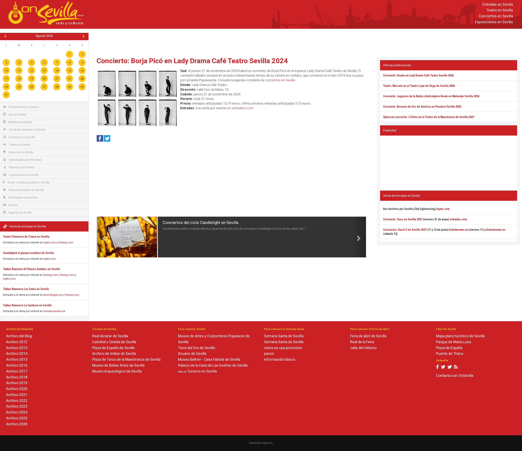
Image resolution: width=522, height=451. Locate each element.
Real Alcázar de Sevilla (110, 336)
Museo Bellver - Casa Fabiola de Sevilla (209, 359)
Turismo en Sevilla (202, 371)
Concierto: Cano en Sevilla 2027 (402, 219)
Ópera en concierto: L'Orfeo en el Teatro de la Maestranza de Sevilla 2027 (428, 117)
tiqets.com (49, 242)
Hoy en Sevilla (17, 114)
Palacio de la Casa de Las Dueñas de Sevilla (213, 365)
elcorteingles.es (52, 294)
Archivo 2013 (16, 348)
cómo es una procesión (283, 348)
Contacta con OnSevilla (454, 375)
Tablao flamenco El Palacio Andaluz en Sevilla (31, 269)
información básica (279, 359)
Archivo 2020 (16, 389)
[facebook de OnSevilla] (437, 368)
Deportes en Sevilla (20, 152)
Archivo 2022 (16, 400)
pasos (269, 353)
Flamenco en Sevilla (21, 167)
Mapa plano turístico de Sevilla (460, 336)
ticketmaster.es (458, 229)
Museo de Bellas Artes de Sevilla (118, 365)
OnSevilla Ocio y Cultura (23, 107)
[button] (103, 237)
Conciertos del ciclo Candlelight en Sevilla (200, 222)
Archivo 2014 (16, 353)
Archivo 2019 (16, 383)
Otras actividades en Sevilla (26, 190)
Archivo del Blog (19, 336)
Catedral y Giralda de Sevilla (114, 342)
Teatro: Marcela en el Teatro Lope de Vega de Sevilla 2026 (419, 85)
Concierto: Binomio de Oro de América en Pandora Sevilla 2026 (422, 106)
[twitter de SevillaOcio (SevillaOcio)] (449, 368)
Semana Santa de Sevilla (283, 336)
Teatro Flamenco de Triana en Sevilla (26, 236)
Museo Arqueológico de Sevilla (117, 371)
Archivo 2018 (16, 377)
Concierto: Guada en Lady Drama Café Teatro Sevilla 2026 (418, 75)
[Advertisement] (305, 42)
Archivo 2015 (16, 359)
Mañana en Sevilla (20, 122)
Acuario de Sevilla (192, 353)
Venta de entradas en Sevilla (26, 129)
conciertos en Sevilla (280, 80)
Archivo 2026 (16, 424)
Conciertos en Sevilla (496, 16)
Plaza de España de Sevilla (113, 348)
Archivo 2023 (16, 406)
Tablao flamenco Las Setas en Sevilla (26, 289)
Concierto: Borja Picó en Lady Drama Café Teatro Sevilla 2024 (192, 61)
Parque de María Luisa (453, 342)
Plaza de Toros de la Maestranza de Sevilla (126, 359)
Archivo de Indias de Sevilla (114, 353)
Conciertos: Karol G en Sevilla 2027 (405, 229)
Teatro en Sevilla (499, 10)
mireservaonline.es (54, 311)
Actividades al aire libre (23, 197)
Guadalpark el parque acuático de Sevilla (28, 253)
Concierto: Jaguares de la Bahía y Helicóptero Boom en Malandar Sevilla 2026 (431, 96)
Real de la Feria (362, 342)
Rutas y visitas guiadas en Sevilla (28, 182)
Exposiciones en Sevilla (494, 22)
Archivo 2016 (16, 365)
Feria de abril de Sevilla (368, 336)
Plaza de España (449, 348)
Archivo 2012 (16, 342)
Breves (13, 205)
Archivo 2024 (16, 412)
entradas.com (458, 219)
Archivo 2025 (16, 418)
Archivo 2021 (16, 395)
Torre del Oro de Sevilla (196, 348)
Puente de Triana (449, 353)
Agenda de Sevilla (20, 212)
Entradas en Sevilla (497, 4)
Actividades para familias (24, 159)
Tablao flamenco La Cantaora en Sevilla (27, 305)
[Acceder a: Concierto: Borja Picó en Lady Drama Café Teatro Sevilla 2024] (137, 98)
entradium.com (242, 108)
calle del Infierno (363, 348)
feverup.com (65, 242)
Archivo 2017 (16, 371)
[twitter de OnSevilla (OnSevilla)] (443, 368)
